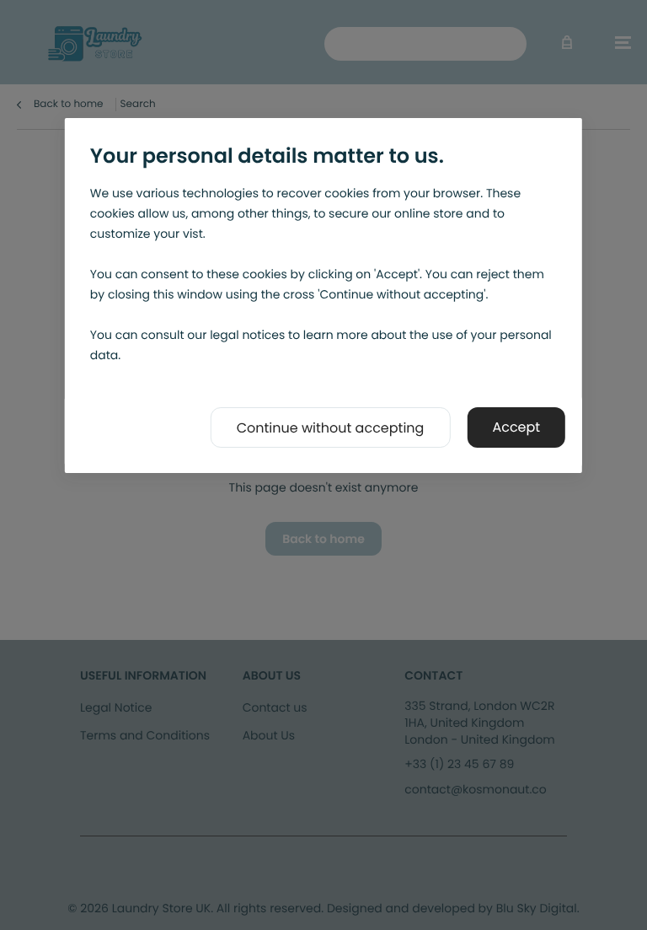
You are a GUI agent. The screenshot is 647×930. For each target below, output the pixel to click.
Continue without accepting (331, 428)
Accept (516, 427)
